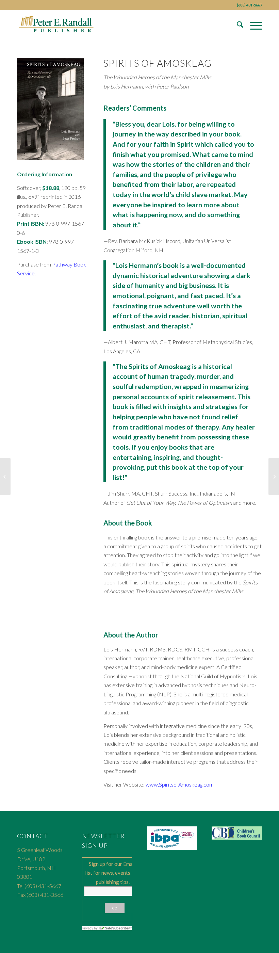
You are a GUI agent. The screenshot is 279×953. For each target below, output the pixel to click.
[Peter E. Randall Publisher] (56, 25)
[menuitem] (236, 25)
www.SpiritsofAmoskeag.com (180, 784)
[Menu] (252, 25)
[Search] (236, 25)
